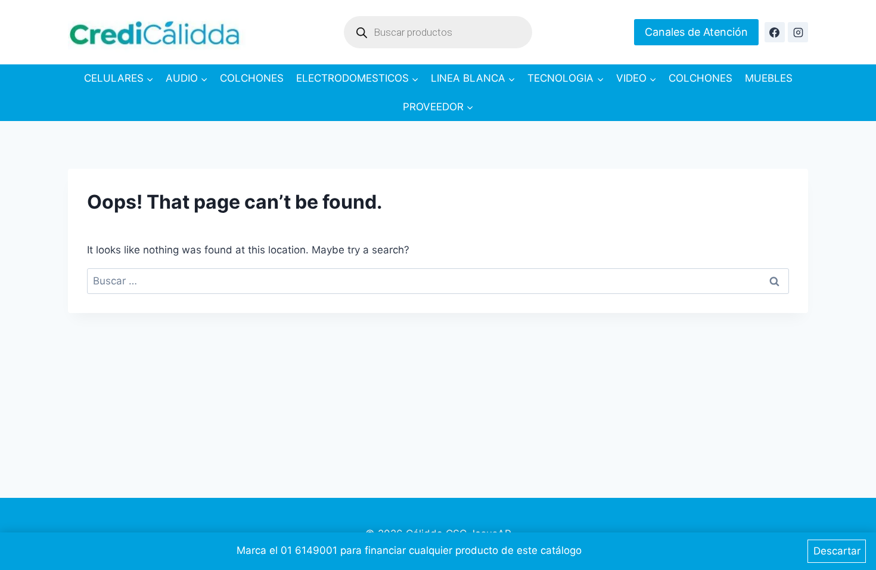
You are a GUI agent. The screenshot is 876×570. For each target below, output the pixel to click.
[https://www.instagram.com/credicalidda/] (798, 32)
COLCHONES (252, 78)
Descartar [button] (837, 551)
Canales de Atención (696, 32)
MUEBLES (769, 78)
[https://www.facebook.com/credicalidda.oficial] (775, 32)
